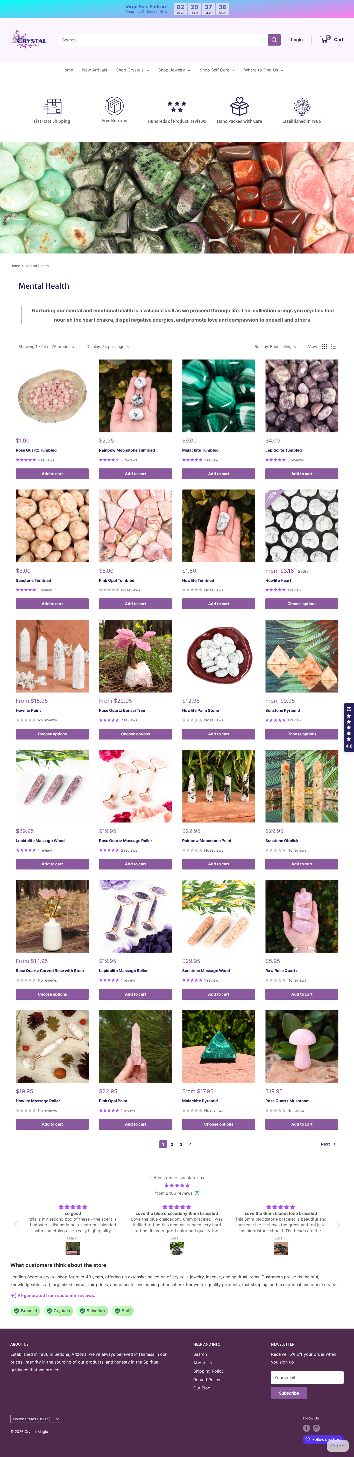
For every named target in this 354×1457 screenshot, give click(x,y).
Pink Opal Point (113, 1100)
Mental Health (37, 266)
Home (67, 70)
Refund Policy (206, 1379)
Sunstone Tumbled (33, 580)
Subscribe (289, 1393)
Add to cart (52, 473)
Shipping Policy (208, 1371)
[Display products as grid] (324, 346)
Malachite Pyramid (200, 1100)
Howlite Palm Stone (200, 710)
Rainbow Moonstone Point (206, 840)
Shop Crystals (130, 70)
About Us (202, 1362)
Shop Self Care (214, 70)
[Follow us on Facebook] (306, 1428)
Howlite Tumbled (198, 580)
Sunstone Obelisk (282, 840)
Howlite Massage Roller (38, 1100)
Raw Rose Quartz (281, 970)
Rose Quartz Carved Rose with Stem (50, 970)
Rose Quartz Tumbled (36, 450)
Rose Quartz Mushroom (287, 1100)
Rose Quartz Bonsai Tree (122, 710)
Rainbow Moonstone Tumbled (127, 450)
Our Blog (201, 1387)
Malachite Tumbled (200, 450)
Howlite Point (28, 710)
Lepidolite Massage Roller (123, 970)
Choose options (301, 603)
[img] (177, 1186)
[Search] (274, 40)
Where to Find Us (261, 70)
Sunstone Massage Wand (206, 970)
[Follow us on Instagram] (316, 1428)
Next (325, 1144)
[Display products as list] (333, 346)
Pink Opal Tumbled (116, 580)
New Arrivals (94, 70)
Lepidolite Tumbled (283, 450)
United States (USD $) (32, 1419)
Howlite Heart (278, 580)
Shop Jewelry (171, 70)
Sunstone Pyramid (282, 710)
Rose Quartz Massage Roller (125, 840)
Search (200, 1354)
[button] (16, 1224)
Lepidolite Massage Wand (40, 840)
